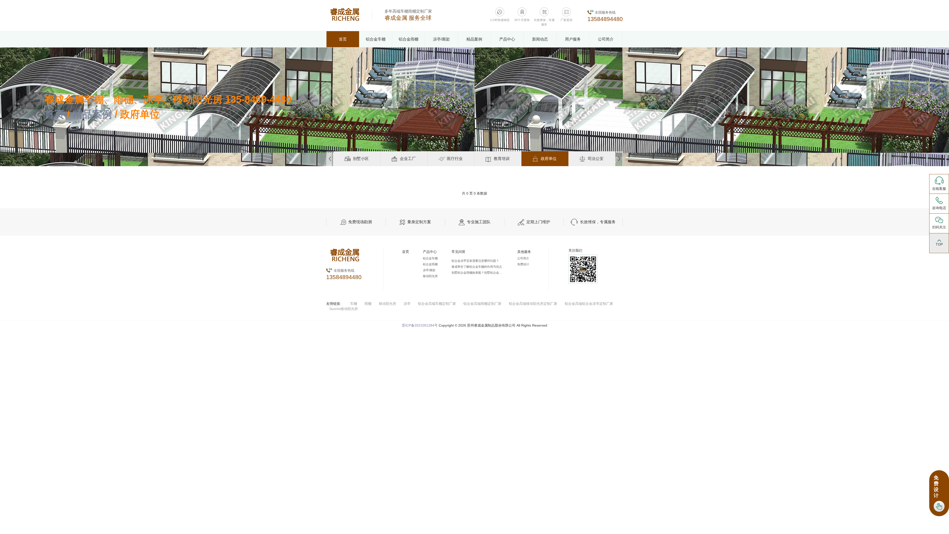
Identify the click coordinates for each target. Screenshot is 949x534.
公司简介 (606, 39)
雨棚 (368, 304)
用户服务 (573, 39)
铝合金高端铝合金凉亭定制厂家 (589, 304)
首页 (343, 39)
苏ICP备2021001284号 (420, 325)
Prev (330, 158)
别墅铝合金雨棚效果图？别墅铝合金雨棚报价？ (477, 272)
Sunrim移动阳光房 (343, 309)
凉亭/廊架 (441, 39)
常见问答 (458, 252)
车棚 (353, 304)
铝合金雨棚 (408, 39)
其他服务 (524, 252)
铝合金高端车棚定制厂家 (437, 304)
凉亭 (407, 304)
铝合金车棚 (376, 39)
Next (619, 158)
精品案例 (474, 39)
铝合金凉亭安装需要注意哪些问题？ (475, 261)
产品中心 (507, 39)
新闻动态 (540, 39)
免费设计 (523, 264)
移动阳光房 (430, 276)
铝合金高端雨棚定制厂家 (482, 304)
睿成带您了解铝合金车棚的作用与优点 (477, 266)
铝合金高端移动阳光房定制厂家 (533, 304)
